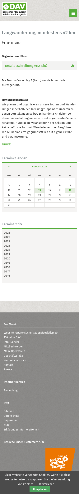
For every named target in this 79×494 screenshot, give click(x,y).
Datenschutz (11, 415)
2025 (7, 237)
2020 (7, 258)
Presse (8, 369)
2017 (7, 271)
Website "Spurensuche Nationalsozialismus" (31, 332)
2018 (7, 267)
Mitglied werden (13, 346)
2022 (7, 250)
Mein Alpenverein (14, 351)
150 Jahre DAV (12, 337)
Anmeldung (10, 390)
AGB (6, 425)
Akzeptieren (40, 489)
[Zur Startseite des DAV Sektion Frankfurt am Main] (14, 9)
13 (39, 190)
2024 (7, 241)
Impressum (10, 420)
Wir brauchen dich (15, 360)
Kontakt (8, 365)
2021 (7, 254)
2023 (7, 245)
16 (70, 190)
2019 (7, 263)
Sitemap (9, 411)
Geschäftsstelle (13, 355)
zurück (6, 144)
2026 (7, 232)
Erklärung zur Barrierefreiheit (21, 429)
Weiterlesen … (48, 484)
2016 (7, 275)
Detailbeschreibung (26, 66)
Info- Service (12, 342)
